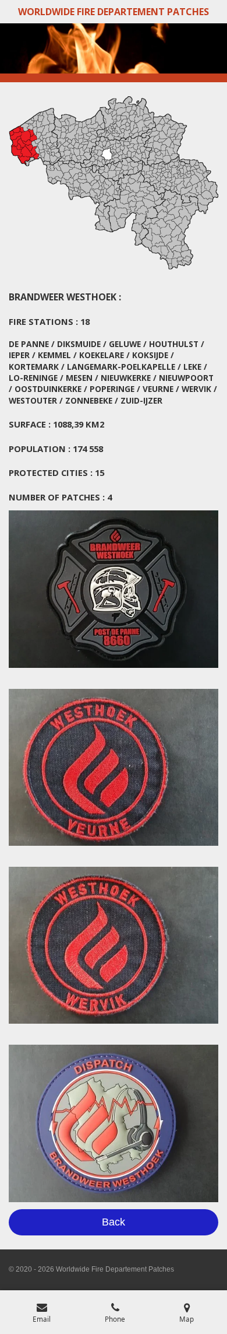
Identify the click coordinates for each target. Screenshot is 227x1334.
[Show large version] (113, 589)
